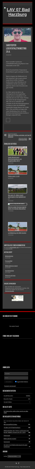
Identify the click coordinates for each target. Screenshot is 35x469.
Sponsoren (7, 442)
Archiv (5, 456)
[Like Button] (8, 120)
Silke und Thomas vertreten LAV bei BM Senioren (20, 135)
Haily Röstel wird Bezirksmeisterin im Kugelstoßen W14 (15, 159)
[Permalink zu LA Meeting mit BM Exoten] (17, 226)
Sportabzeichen (9, 270)
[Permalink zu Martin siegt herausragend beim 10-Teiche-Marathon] (17, 204)
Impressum (7, 435)
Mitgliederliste (9, 256)
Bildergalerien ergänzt (11, 266)
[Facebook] (19, 463)
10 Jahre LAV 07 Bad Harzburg (12, 427)
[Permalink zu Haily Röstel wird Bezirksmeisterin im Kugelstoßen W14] (17, 151)
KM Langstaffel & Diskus (10, 424)
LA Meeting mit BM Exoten (17, 233)
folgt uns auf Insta (10, 275)
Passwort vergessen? (10, 386)
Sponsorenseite (9, 291)
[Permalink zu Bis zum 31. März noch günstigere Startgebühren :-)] (17, 189)
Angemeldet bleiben (22, 382)
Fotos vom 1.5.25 (13, 176)
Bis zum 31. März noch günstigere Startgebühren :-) (17, 196)
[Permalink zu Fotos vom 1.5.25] (17, 170)
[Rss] (16, 463)
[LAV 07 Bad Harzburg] (17, 14)
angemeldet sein (14, 247)
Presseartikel (8, 261)
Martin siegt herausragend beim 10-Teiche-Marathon (17, 208)
